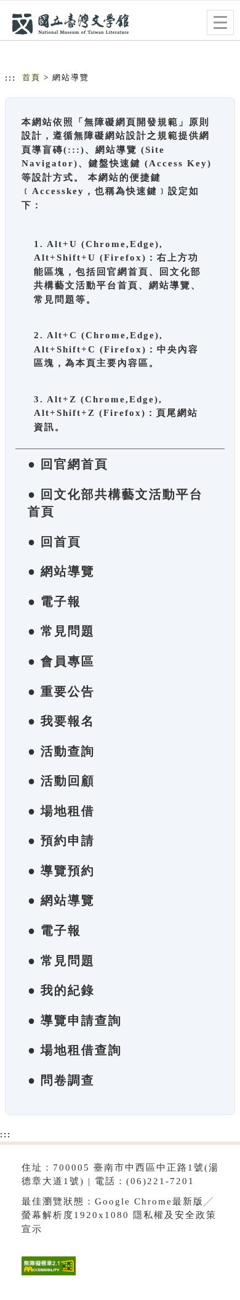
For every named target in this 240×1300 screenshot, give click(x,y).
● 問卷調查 (61, 1080)
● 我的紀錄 (61, 990)
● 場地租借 (61, 811)
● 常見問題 (61, 631)
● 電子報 (54, 601)
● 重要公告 (61, 691)
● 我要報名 (61, 721)
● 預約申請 (61, 840)
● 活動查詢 (61, 751)
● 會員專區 (61, 661)
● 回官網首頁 (68, 464)
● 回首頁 (54, 541)
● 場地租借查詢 (75, 1050)
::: (10, 78)
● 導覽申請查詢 (75, 1020)
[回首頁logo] (71, 23)
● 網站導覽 (61, 571)
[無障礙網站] (47, 1275)
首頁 (31, 77)
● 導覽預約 (61, 870)
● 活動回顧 (61, 780)
